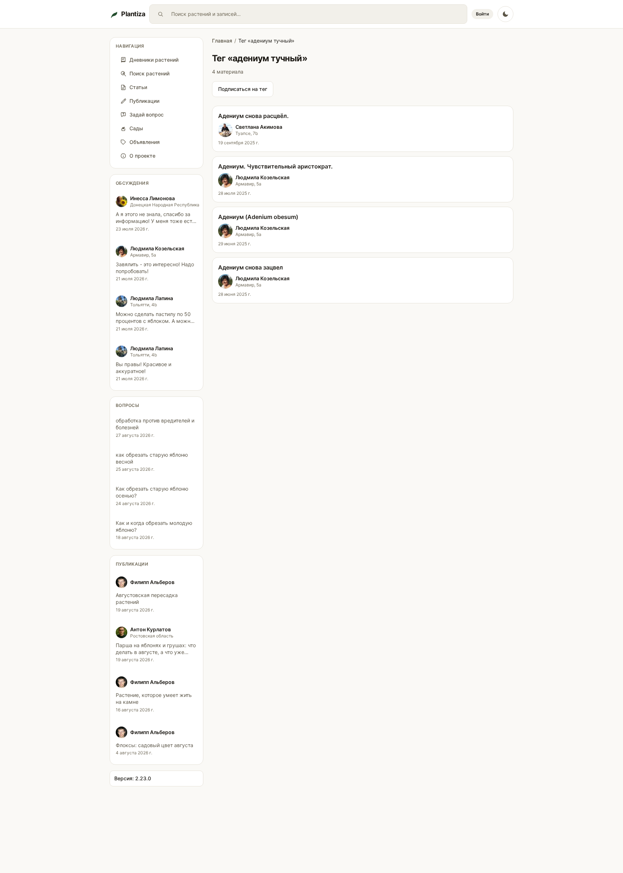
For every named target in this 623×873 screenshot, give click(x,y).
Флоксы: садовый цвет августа (154, 745)
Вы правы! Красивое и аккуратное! (143, 367)
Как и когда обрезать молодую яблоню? (154, 526)
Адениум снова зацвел (250, 267)
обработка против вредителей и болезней (155, 423)
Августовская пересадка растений (147, 598)
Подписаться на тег (242, 89)
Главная (222, 41)
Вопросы (127, 405)
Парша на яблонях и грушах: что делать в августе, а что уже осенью (156, 652)
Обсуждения (132, 183)
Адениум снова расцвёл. (253, 115)
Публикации (132, 564)
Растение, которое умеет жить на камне (154, 698)
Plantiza (133, 14)
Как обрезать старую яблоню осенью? (152, 492)
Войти (482, 14)
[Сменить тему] (505, 14)
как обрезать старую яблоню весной (152, 458)
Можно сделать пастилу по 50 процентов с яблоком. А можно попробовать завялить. (154, 321)
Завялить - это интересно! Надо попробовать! (155, 267)
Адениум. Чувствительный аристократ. (275, 166)
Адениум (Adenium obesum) (258, 216)
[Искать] (160, 14)
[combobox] (317, 14)
